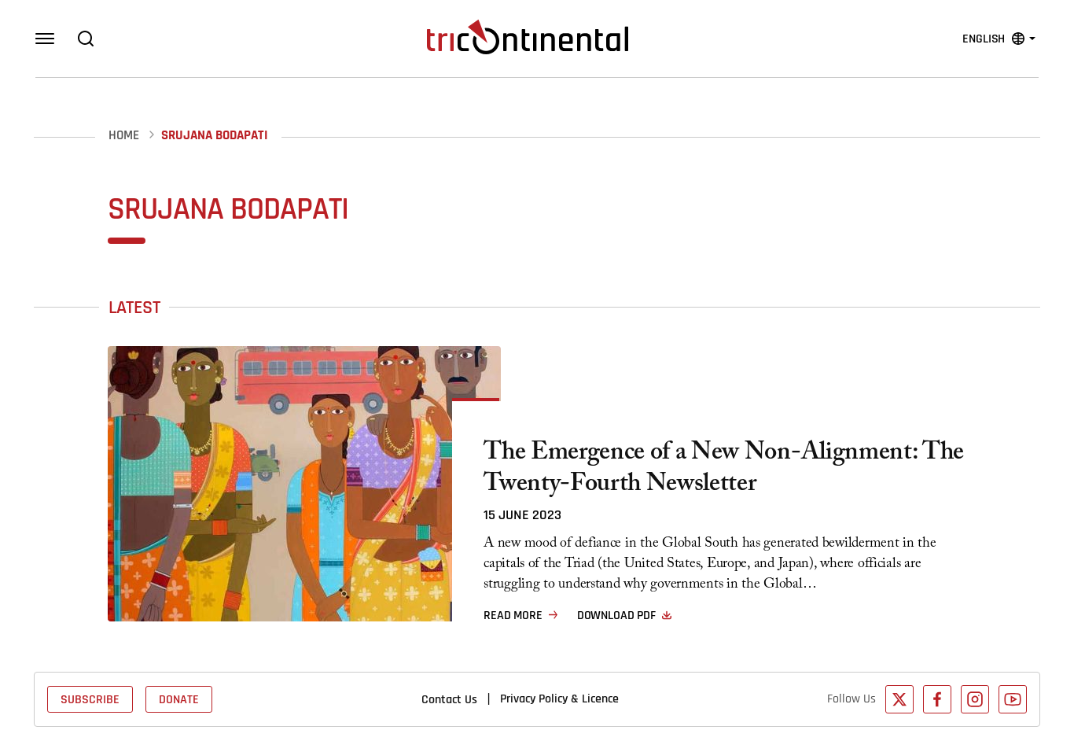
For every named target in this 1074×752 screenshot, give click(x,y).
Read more (513, 615)
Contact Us (449, 699)
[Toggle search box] (86, 38)
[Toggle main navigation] (45, 38)
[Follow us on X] (899, 699)
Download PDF (616, 615)
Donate (179, 699)
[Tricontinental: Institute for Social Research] (527, 37)
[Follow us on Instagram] (975, 699)
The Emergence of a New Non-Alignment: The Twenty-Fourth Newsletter (724, 470)
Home (124, 135)
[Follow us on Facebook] (937, 699)
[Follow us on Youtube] (1013, 699)
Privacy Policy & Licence (559, 698)
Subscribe (90, 699)
